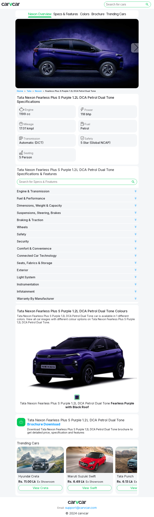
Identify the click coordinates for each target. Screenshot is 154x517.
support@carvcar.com (81, 507)
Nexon (38, 91)
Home (20, 91)
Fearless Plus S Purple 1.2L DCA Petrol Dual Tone (70, 91)
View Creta (40, 488)
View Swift (89, 488)
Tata (29, 91)
